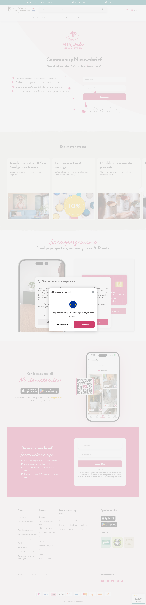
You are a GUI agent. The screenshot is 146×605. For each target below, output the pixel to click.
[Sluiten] (93, 292)
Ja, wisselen (84, 324)
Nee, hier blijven (61, 324)
